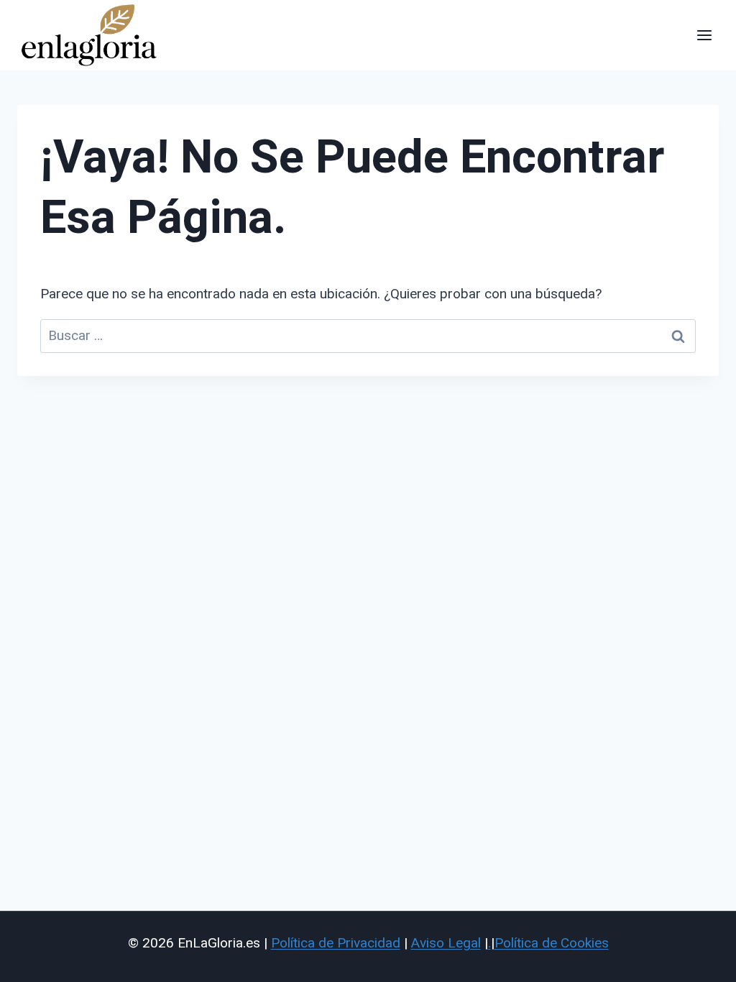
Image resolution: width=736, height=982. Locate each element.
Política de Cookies (551, 943)
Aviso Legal (446, 943)
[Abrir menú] (704, 34)
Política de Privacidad (335, 943)
